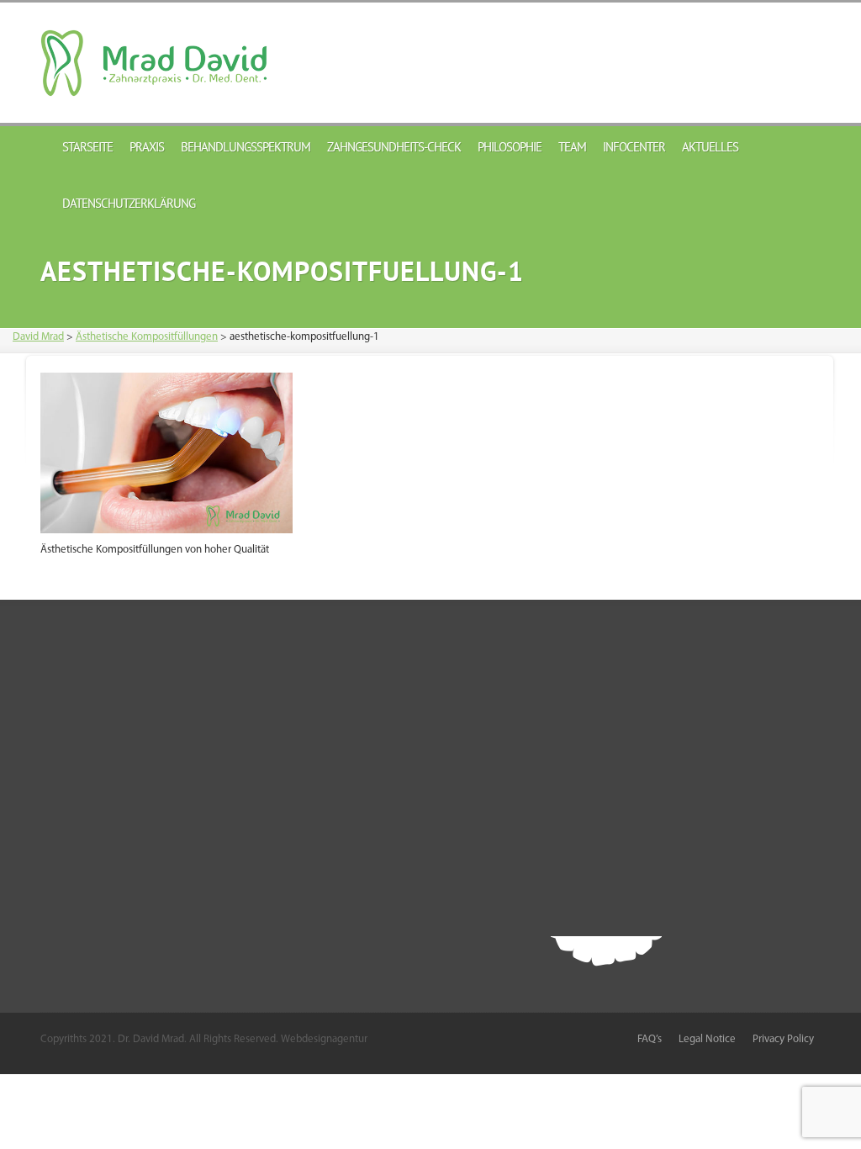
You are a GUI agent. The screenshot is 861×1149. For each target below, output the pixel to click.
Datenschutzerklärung (128, 203)
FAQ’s (649, 1039)
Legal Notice (707, 1039)
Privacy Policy (783, 1039)
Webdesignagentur (324, 1039)
